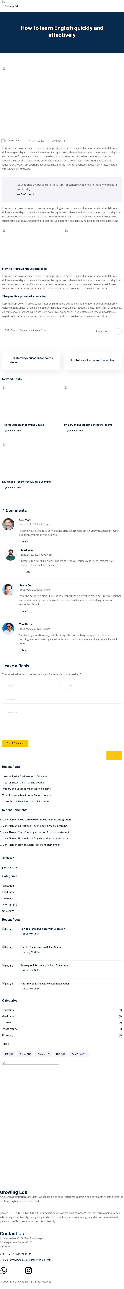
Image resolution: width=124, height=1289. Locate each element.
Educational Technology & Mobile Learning (26, 482)
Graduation (8, 892)
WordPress (40, 330)
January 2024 (9, 867)
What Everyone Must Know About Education (27, 795)
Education (8, 885)
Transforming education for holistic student (43, 832)
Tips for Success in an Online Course (23, 425)
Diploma (24, 330)
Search (114, 755)
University (8, 911)
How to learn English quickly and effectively (43, 838)
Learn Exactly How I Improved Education (25, 801)
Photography (9, 904)
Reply (25, 542)
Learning (7, 898)
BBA (7, 330)
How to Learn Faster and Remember (39, 844)
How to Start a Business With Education (25, 776)
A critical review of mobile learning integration (44, 819)
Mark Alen (27, 550)
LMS (31, 330)
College (15, 330)
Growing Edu (14, 140)
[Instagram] (28, 1270)
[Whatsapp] (4, 1270)
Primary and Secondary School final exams (88, 425)
